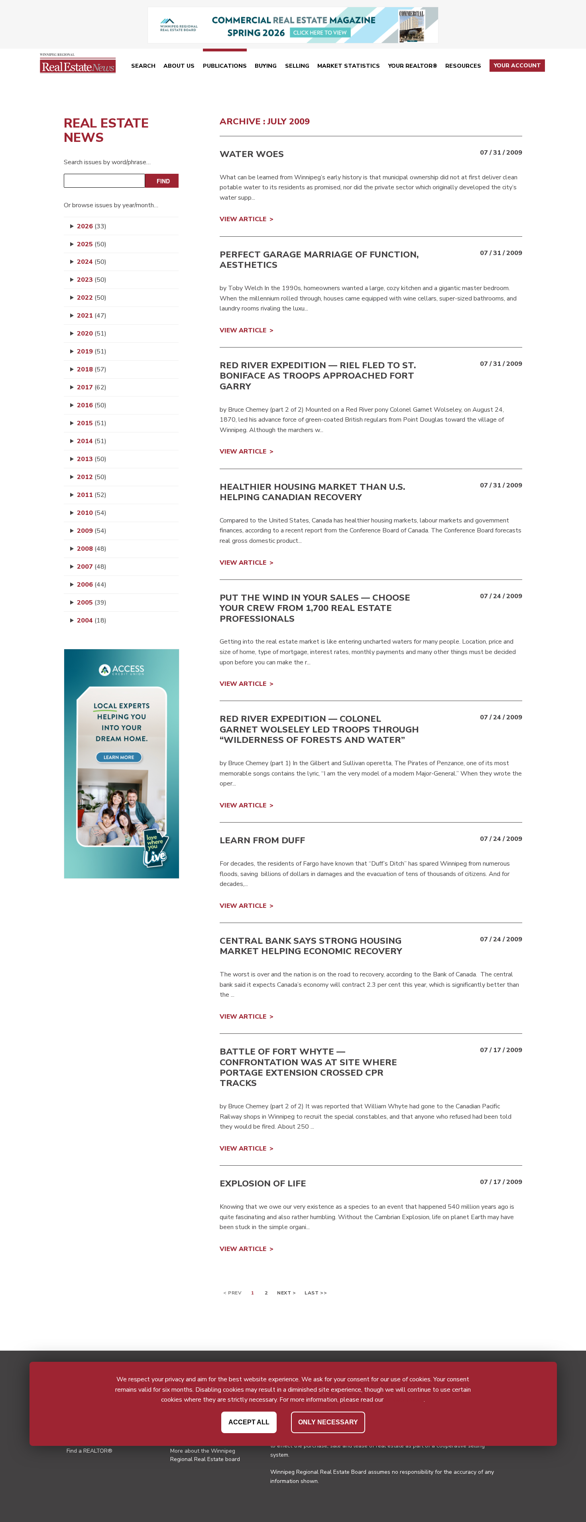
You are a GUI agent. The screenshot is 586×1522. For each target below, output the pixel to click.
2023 (91, 279)
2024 (91, 261)
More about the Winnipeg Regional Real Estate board (205, 1455)
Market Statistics (348, 66)
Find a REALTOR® (89, 1451)
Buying (266, 66)
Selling (297, 66)
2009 (91, 530)
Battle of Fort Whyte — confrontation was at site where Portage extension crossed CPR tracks (308, 1067)
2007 (91, 566)
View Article (243, 219)
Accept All (248, 1422)
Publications (225, 66)
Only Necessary (328, 1422)
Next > (286, 1293)
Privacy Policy (404, 1399)
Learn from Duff (262, 840)
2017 (91, 387)
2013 (91, 459)
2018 (91, 369)
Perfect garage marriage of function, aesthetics (319, 260)
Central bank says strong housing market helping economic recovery (311, 946)
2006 (91, 584)
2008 (91, 548)
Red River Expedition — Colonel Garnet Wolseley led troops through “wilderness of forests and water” (319, 729)
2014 (91, 441)
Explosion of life (263, 1184)
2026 (91, 226)
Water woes (252, 154)
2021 (91, 315)
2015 (91, 423)
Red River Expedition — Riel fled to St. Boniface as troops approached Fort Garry (318, 376)
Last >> (316, 1293)
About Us (179, 66)
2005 (91, 602)
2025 (91, 244)
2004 (91, 620)
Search (143, 66)
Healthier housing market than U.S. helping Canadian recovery (312, 492)
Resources (463, 66)
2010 (91, 513)
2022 (91, 297)
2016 (91, 405)
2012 (91, 477)
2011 (91, 495)
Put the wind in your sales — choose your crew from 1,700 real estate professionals (315, 608)
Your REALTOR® (412, 66)
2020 (91, 333)
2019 (91, 351)
